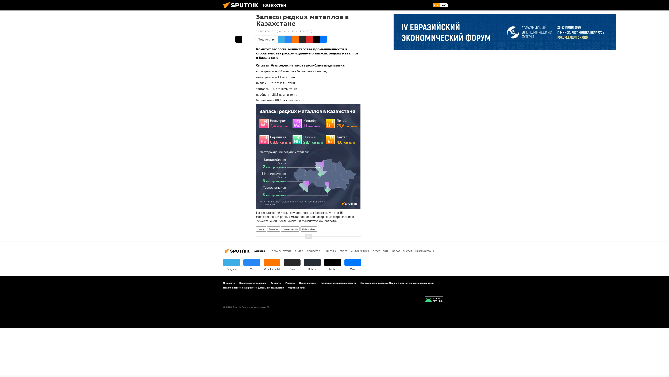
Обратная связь (297, 287)
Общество (313, 251)
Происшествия (281, 251)
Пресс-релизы (307, 282)
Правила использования (252, 282)
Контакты (276, 282)
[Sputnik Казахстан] (242, 9)
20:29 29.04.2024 (266, 31)
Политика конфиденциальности (338, 282)
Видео (299, 251)
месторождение (290, 229)
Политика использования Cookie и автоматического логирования (397, 282)
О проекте (229, 282)
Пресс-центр (381, 251)
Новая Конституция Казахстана (413, 251)
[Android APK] (434, 300)
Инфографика (308, 229)
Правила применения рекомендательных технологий (253, 287)
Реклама (290, 282)
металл (261, 229)
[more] (238, 39)
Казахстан (273, 229)
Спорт (343, 251)
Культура (330, 251)
